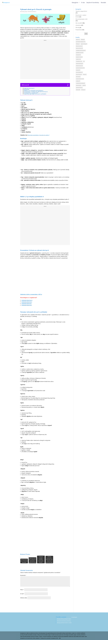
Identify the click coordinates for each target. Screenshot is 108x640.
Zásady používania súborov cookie (64, 622)
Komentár (23, 575)
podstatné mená (79, 52)
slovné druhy (79, 74)
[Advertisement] (45, 60)
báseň (78, 39)
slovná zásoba (79, 72)
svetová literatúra (80, 78)
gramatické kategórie (80, 41)
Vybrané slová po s (26, 305)
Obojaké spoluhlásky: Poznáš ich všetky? (38, 135)
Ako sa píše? (79, 23)
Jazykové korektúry (92, 2)
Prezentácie (79, 29)
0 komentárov (33, 11)
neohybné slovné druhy (80, 50)
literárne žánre (79, 48)
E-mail (22, 593)
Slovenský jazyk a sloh (25, 11)
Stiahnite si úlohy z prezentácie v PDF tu (31, 294)
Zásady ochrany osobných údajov (64, 618)
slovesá (78, 70)
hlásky (78, 43)
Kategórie (75, 2)
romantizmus (79, 61)
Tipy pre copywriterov (81, 11)
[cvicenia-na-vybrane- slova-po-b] (45, 290)
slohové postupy (79, 63)
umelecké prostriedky (80, 83)
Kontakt (103, 2)
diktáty (82, 39)
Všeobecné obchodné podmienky (64, 620)
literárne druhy (79, 46)
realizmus (78, 59)
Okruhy (77, 27)
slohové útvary (79, 65)
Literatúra (78, 25)
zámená (78, 89)
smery (84, 74)
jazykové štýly (84, 43)
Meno (22, 589)
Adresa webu (23, 598)
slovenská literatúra (80, 67)
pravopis (78, 54)
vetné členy (78, 85)
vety (83, 85)
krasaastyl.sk (74, 617)
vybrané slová (79, 87)
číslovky (83, 89)
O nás (83, 2)
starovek (78, 76)
